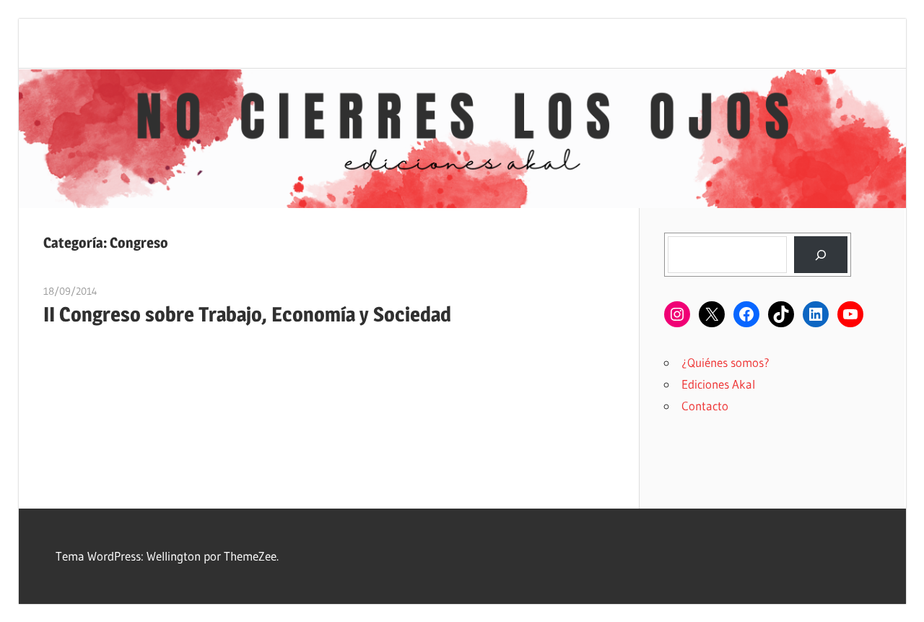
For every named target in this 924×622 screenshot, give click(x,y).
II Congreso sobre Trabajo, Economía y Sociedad (247, 314)
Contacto (704, 405)
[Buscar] (820, 254)
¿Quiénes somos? (725, 362)
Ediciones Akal (718, 384)
